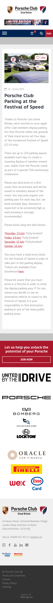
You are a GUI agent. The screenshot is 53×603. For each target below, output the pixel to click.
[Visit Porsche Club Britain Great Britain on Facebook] (9, 545)
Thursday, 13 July (14, 233)
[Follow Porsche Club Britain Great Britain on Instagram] (3, 545)
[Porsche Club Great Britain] (26, 9)
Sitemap (6, 586)
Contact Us (36, 537)
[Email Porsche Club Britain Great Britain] (26, 545)
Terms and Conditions (13, 575)
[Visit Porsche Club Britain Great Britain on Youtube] (15, 545)
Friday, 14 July (12, 237)
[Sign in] (24, 33)
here (21, 271)
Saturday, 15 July (14, 242)
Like (43, 57)
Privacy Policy (9, 583)
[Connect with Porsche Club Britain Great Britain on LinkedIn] (21, 545)
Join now (27, 359)
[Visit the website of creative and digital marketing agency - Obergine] (26, 596)
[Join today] (49, 33)
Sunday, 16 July (13, 246)
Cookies (6, 579)
